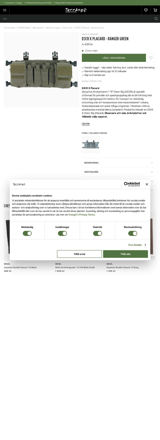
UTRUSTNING (24, 27)
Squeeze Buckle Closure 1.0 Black (20, 267)
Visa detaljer (135, 245)
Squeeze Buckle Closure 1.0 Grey (122, 267)
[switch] (62, 233)
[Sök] (156, 19)
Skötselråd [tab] (91, 172)
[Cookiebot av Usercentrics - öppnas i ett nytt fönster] (126, 184)
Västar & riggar (53, 27)
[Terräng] (76, 10)
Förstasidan (9, 27)
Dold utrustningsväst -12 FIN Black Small (75, 267)
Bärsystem (38, 27)
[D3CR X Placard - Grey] (91, 144)
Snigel (7, 263)
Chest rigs (67, 27)
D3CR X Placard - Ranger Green (89, 27)
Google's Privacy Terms (82, 214)
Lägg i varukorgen (114, 58)
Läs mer (86, 123)
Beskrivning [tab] (91, 162)
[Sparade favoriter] (146, 10)
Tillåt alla (125, 254)
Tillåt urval (79, 254)
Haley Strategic (90, 34)
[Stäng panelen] (147, 184)
